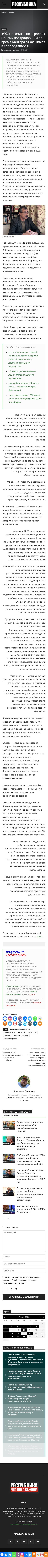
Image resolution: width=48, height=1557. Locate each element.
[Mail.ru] (20, 1023)
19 (18, 1333)
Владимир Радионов (11, 50)
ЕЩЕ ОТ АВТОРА (11, 1115)
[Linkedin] (35, 1023)
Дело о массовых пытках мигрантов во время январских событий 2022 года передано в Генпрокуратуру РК (35, 1059)
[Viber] (20, 1018)
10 (5, 1330)
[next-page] (8, 1218)
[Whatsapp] (35, 1018)
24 (5, 1336)
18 (12, 1333)
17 (5, 1333)
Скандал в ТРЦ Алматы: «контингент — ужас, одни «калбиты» (12, 1056)
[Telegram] (30, 1018)
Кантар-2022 (32, 1032)
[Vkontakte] (25, 1018)
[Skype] (25, 1023)
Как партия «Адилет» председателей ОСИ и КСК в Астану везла (31, 1209)
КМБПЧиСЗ (8, 1035)
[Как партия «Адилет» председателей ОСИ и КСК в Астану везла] (9, 1209)
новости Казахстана (21, 1035)
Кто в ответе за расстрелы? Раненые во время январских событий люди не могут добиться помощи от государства (23, 359)
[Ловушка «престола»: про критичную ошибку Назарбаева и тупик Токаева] (9, 1125)
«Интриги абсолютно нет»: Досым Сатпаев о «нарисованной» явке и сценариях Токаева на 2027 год (31, 1176)
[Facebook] (5, 1018)
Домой (3, 12)
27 (24, 1336)
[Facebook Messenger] (15, 1018)
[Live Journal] (40, 1018)
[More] (40, 1023)
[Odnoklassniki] (5, 1023)
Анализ (11, 12)
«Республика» (12, 986)
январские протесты (11, 1038)
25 (12, 1336)
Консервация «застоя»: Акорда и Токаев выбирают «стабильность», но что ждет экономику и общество (31, 1143)
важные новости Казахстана (20, 1029)
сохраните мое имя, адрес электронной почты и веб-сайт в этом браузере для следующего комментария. (21, 1280)
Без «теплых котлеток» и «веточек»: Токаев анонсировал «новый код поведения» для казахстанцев (30, 1194)
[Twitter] (10, 1023)
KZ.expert (6, 1128)
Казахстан (21, 1032)
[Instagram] (10, 1018)
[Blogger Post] (30, 1023)
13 (24, 1330)
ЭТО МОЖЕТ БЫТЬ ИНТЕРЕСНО (17, 1112)
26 (18, 1336)
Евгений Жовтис (9, 1032)
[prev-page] (4, 1218)
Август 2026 (24, 1317)
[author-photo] (24, 1088)
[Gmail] (15, 1023)
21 (30, 1333)
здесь (40, 936)
